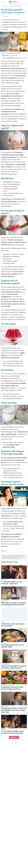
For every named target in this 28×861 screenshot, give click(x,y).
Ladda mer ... (14, 737)
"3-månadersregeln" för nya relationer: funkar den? (11, 583)
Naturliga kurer (5, 6)
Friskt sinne (4, 601)
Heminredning (5, 664)
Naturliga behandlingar (15, 6)
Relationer (4, 580)
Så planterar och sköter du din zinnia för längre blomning (12, 688)
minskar (20, 388)
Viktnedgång (4, 706)
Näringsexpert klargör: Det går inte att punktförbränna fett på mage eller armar (14, 710)
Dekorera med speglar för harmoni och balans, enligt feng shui (13, 667)
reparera (8, 355)
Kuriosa (3, 622)
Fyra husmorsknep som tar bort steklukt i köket (12, 646)
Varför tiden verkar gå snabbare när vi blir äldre (13, 625)
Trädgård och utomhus (7, 685)
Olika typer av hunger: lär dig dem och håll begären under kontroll (13, 604)
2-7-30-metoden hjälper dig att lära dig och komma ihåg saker (12, 732)
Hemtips (3, 643)
